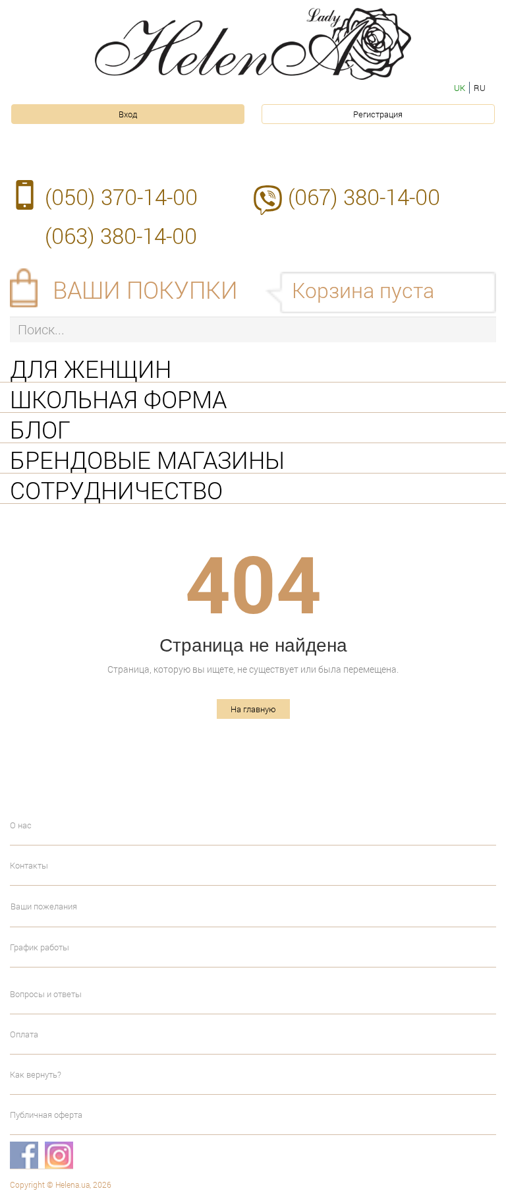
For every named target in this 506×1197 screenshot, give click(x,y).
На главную (253, 709)
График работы (39, 947)
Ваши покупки (145, 289)
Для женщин (90, 367)
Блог (40, 428)
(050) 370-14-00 (121, 196)
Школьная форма (118, 397)
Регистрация (378, 114)
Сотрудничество (116, 488)
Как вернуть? (35, 1074)
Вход (128, 114)
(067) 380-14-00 (364, 196)
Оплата (24, 1034)
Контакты (29, 865)
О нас (21, 825)
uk (459, 88)
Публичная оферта (46, 1114)
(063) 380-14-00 (121, 235)
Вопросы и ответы (46, 994)
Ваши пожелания (44, 906)
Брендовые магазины (147, 458)
